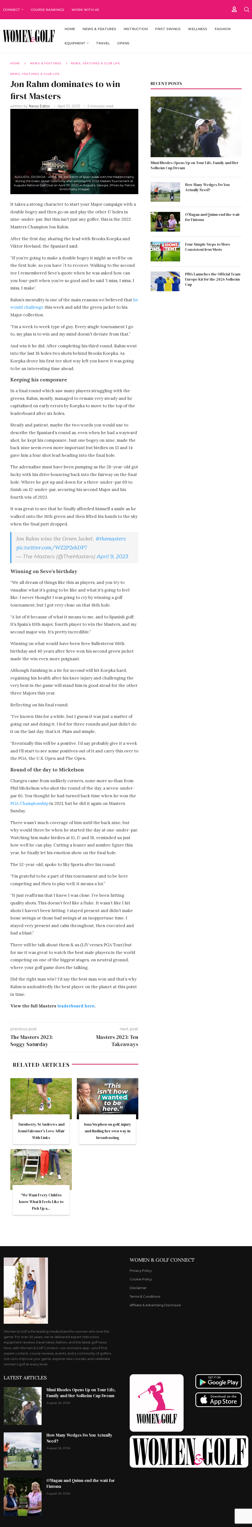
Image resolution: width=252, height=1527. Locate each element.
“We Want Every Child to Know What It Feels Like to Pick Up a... (41, 1201)
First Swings (168, 29)
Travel (103, 43)
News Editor (40, 106)
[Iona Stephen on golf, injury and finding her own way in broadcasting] (107, 1098)
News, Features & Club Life (95, 63)
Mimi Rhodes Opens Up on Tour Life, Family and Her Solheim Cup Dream (194, 165)
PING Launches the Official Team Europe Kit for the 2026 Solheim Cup (212, 279)
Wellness (197, 29)
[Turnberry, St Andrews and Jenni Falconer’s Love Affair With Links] (41, 1098)
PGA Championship (29, 803)
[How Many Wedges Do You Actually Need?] (165, 192)
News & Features (99, 29)
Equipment (74, 43)
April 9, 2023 (112, 556)
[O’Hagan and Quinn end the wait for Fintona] (165, 222)
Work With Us (86, 10)
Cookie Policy (141, 1279)
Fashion (223, 29)
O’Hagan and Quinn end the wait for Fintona (212, 217)
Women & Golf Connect (162, 1259)
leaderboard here (75, 1006)
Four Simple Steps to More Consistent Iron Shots (207, 247)
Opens (123, 43)
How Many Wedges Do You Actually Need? (207, 187)
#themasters (110, 538)
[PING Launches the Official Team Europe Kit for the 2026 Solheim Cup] (165, 281)
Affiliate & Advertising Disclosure (155, 1305)
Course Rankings (47, 10)
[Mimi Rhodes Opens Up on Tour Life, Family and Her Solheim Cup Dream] (196, 127)
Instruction (136, 29)
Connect (11, 10)
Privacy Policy (141, 1270)
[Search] (246, 10)
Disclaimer (138, 1287)
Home (69, 29)
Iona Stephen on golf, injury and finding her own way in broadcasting (107, 1131)
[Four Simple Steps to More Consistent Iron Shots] (165, 251)
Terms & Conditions (145, 1296)
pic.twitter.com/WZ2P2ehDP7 (51, 547)
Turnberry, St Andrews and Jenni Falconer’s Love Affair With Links (41, 1131)
